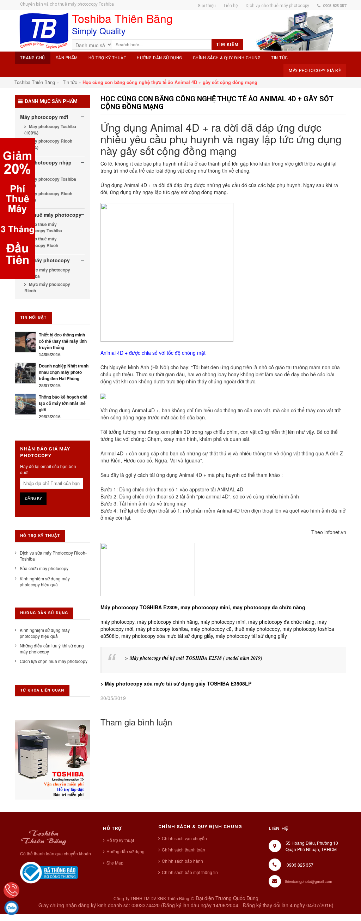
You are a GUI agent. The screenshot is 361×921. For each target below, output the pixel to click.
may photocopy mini (205, 607)
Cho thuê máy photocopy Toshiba (43, 227)
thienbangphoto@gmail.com (308, 881)
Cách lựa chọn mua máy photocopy (53, 661)
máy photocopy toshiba (162, 628)
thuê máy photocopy (257, 628)
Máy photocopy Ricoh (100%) (48, 144)
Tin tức (70, 82)
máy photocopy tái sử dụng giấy (251, 635)
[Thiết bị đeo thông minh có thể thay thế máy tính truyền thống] (25, 341)
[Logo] (43, 836)
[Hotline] (11, 890)
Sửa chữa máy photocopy (44, 568)
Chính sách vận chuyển (184, 838)
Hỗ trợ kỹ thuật (120, 840)
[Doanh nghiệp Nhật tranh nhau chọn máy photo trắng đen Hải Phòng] (25, 372)
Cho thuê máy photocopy (50, 214)
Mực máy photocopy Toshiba (47, 273)
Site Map (114, 863)
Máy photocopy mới (44, 116)
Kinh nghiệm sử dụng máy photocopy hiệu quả (45, 581)
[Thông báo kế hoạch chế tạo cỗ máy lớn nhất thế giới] (25, 403)
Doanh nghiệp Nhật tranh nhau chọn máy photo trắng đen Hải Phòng (63, 372)
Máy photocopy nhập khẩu (46, 166)
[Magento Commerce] (44, 31)
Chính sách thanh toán (183, 850)
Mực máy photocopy (45, 260)
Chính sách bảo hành (182, 861)
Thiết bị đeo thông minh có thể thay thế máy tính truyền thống (63, 341)
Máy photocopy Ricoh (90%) (48, 196)
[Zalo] (11, 908)
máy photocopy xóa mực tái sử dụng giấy (167, 635)
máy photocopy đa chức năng (281, 621)
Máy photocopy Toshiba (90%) (50, 182)
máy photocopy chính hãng (167, 621)
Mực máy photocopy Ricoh (47, 287)
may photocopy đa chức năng (269, 607)
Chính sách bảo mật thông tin (190, 872)
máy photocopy (117, 621)
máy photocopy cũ (211, 628)
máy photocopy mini (223, 621)
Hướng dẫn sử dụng (125, 851)
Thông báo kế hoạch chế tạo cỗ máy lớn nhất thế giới (63, 403)
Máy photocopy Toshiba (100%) (50, 129)
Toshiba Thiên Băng (34, 82)
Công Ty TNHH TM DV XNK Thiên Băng (151, 898)
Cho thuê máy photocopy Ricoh (41, 241)
